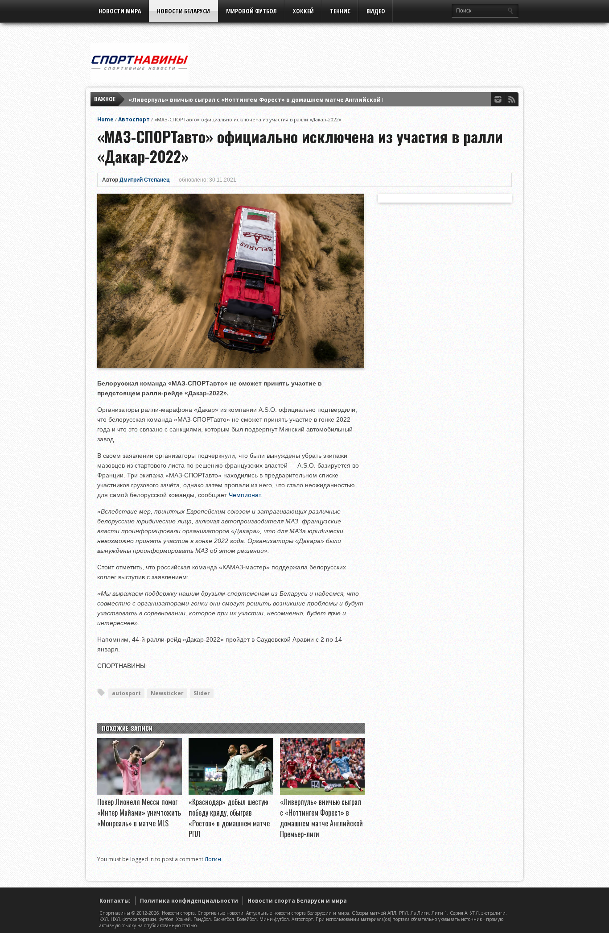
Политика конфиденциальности (189, 900)
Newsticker (167, 693)
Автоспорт (134, 119)
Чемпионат (244, 494)
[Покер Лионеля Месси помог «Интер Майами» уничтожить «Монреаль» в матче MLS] (139, 792)
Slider (201, 693)
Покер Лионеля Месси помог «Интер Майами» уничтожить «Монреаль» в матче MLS (139, 812)
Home (105, 119)
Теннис (340, 11)
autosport (126, 693)
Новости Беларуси (183, 11)
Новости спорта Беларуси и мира (297, 900)
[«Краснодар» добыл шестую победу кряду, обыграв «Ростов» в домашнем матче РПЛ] (231, 792)
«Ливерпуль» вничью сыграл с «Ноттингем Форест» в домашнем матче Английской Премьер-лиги (276, 99)
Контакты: (115, 900)
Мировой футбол (251, 11)
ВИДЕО (375, 11)
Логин (213, 859)
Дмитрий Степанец (144, 180)
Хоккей (303, 11)
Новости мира (120, 11)
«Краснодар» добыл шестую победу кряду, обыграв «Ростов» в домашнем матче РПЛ (229, 817)
